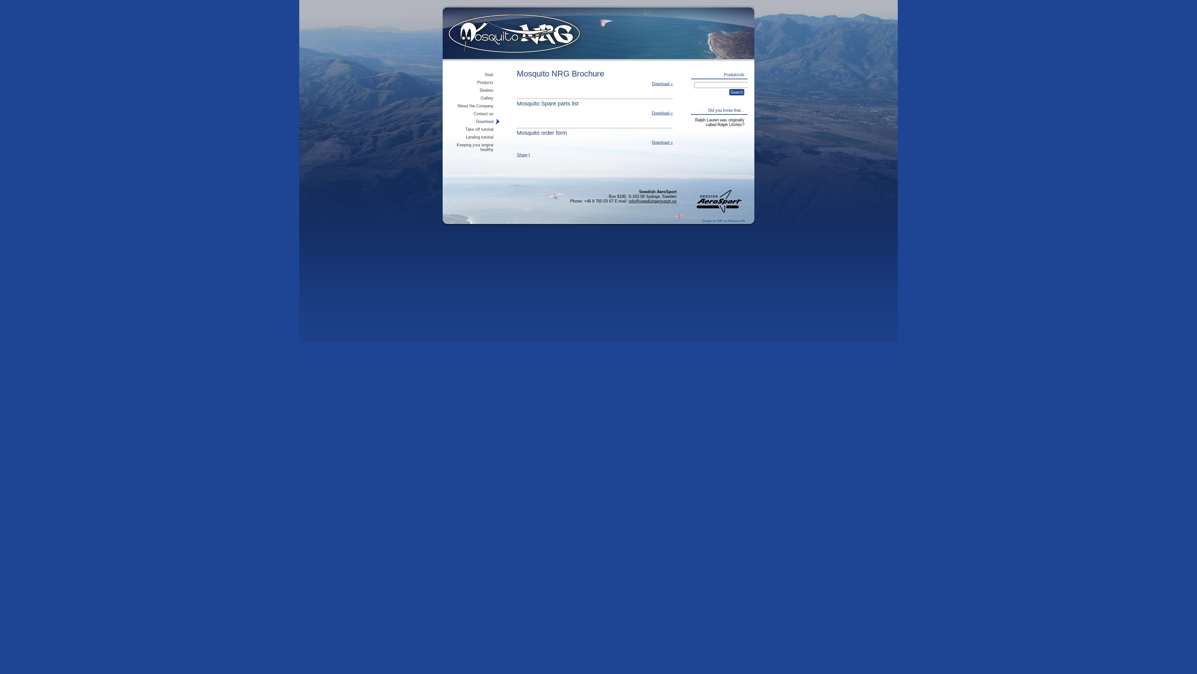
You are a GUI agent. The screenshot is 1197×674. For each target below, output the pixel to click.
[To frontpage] (511, 39)
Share (522, 155)
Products (485, 82)
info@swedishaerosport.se (652, 201)
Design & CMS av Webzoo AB (723, 220)
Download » (662, 83)
